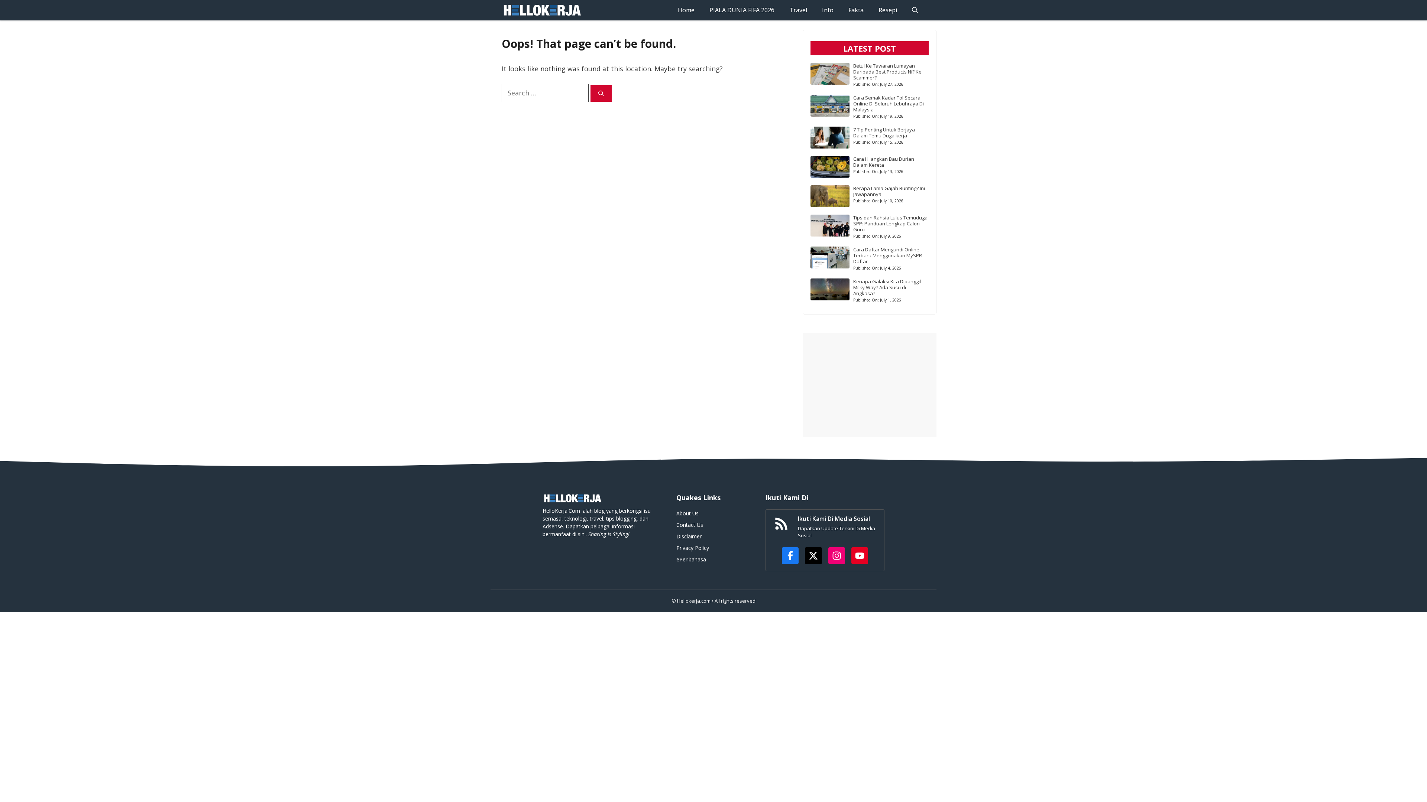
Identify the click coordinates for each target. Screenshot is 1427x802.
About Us (687, 513)
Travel (798, 10)
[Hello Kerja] (542, 10)
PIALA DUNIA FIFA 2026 (741, 10)
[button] (915, 10)
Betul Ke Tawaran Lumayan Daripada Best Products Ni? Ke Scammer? (887, 71)
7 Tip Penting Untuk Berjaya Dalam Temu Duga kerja (884, 132)
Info (828, 10)
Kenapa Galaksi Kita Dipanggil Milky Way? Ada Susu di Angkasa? (887, 287)
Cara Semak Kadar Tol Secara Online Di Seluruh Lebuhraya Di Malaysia (888, 103)
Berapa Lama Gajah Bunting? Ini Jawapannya (889, 191)
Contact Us (689, 524)
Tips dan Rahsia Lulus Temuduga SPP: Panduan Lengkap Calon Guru (890, 223)
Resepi (887, 10)
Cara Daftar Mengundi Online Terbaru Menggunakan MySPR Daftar (887, 255)
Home (686, 10)
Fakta (856, 10)
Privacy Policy (692, 547)
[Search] (601, 93)
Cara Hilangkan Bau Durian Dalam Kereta (883, 162)
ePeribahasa (691, 559)
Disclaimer (689, 536)
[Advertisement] (869, 385)
